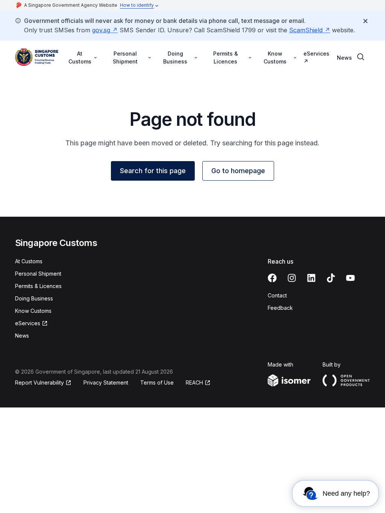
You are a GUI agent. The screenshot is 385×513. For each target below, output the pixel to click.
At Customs (28, 261)
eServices (316, 53)
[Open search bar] (361, 57)
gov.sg (101, 30)
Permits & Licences (38, 286)
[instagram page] (291, 277)
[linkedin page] (311, 277)
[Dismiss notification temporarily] (365, 21)
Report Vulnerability (39, 382)
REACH (194, 382)
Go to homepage (238, 171)
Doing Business (34, 298)
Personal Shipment (38, 273)
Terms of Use (157, 382)
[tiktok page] (330, 277)
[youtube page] (350, 277)
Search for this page (153, 171)
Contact (277, 295)
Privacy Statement (105, 382)
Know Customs (33, 311)
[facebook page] (272, 277)
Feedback (280, 308)
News (344, 57)
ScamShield (306, 30)
